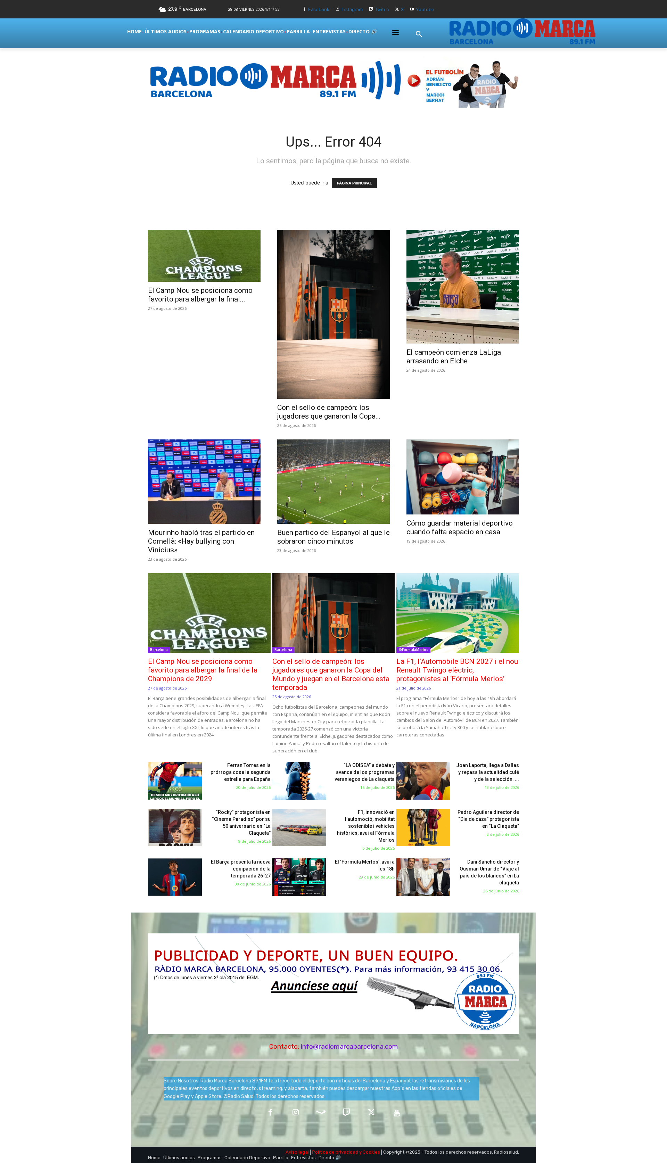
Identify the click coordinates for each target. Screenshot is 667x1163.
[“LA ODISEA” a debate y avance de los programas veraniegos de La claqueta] (299, 781)
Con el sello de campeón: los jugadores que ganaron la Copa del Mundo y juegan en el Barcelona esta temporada (330, 674)
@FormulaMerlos (413, 649)
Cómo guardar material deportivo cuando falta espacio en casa (459, 527)
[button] (419, 34)
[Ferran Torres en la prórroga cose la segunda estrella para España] (175, 781)
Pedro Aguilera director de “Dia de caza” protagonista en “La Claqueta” (488, 819)
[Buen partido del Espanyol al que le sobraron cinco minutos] (333, 481)
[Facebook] (304, 9)
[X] (397, 9)
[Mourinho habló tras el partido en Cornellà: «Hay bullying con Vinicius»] (204, 481)
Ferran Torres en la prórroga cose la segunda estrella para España (241, 772)
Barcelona (159, 649)
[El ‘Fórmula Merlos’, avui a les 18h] (299, 877)
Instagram (352, 9)
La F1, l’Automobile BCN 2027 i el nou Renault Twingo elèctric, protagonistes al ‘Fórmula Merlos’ (457, 670)
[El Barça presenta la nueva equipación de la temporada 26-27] (175, 877)
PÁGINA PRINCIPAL (354, 183)
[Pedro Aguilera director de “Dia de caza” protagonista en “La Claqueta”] (423, 828)
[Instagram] (337, 9)
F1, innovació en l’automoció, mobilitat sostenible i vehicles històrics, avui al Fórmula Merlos (366, 826)
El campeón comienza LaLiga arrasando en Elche (453, 356)
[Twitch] (371, 9)
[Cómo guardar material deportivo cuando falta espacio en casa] (462, 476)
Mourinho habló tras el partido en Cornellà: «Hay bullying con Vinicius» (201, 541)
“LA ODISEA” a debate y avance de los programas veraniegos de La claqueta (365, 772)
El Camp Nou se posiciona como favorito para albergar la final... (200, 294)
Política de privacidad (335, 1152)
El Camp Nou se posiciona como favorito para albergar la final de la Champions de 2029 (202, 670)
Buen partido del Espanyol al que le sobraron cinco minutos (333, 536)
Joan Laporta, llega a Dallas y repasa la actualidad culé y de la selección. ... (487, 772)
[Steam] (321, 1113)
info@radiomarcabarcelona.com (349, 1046)
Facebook (318, 9)
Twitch (382, 9)
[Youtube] (412, 9)
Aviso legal (297, 1152)
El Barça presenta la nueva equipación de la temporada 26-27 (241, 869)
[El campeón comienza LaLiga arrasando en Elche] (462, 287)
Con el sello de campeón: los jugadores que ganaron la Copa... (329, 411)
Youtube (425, 9)
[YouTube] (397, 1113)
